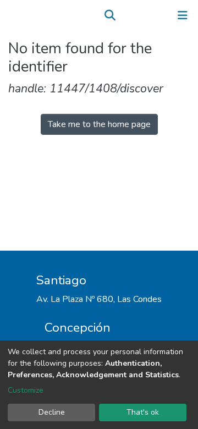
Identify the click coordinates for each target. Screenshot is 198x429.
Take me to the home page (99, 124)
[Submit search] (110, 15)
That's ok (143, 412)
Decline (51, 412)
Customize (25, 390)
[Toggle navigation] (182, 15)
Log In (148, 15)
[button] (126, 15)
